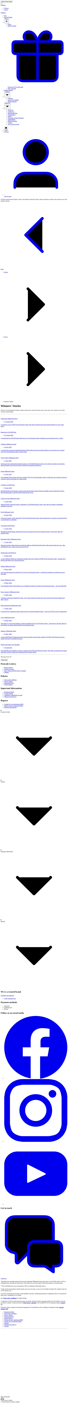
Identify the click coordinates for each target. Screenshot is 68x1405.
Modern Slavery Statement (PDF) (13, 706)
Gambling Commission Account (13, 695)
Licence (6, 1326)
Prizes (6, 19)
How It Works (8, 17)
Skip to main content (6, 1)
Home (6, 272)
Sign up (6, 8)
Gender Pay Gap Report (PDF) (13, 1321)
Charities (7, 92)
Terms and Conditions (10, 680)
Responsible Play (9, 683)
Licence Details (8, 693)
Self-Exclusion (8, 684)
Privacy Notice (8, 681)
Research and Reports (10, 707)
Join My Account (9, 669)
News (6, 337)
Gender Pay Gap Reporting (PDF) (13, 704)
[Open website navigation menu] (1, 3)
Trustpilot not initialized (7, 995)
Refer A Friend (8, 667)
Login (6, 9)
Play (5, 15)
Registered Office (9, 692)
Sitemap (6, 672)
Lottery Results (8, 90)
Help (6, 130)
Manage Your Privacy (10, 697)
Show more (4, 660)
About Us (7, 103)
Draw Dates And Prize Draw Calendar (15, 671)
